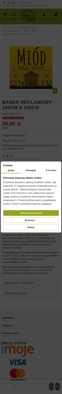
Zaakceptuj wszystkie (31, 213)
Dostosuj (30, 220)
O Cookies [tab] (51, 170)
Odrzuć (31, 227)
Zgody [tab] (11, 170)
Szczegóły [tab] (31, 170)
